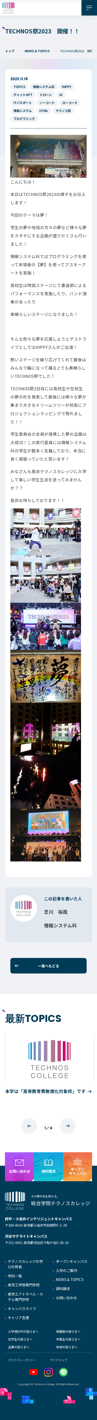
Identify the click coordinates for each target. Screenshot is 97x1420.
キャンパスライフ (22, 1308)
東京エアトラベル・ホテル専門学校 (25, 1296)
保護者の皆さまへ (68, 1331)
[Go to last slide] (29, 1126)
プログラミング (24, 118)
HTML (43, 110)
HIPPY (66, 86)
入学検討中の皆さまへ (23, 1331)
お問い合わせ (66, 1297)
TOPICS (19, 86)
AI (60, 94)
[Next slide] (68, 1126)
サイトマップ (58, 1360)
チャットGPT (22, 94)
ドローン (46, 94)
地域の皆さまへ (66, 1347)
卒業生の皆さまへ (68, 1339)
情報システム (22, 110)
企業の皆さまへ (18, 1347)
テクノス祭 (63, 110)
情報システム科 (43, 86)
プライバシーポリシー (22, 1360)
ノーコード (47, 102)
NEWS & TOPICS (37, 51)
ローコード (69, 102)
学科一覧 (15, 1275)
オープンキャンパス (71, 1261)
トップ (9, 51)
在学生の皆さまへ (20, 1339)
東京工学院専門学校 (24, 1284)
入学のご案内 (66, 1270)
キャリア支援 (18, 1317)
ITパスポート (22, 102)
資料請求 (63, 1288)
